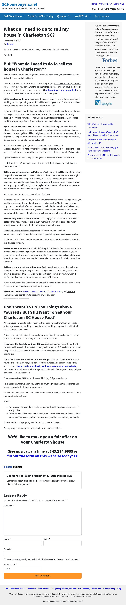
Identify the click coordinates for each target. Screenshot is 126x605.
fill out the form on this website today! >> (42, 456)
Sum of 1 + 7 (10, 564)
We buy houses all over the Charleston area (42, 291)
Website (7, 549)
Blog (119, 588)
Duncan (10, 44)
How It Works (81, 16)
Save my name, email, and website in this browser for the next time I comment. (43, 559)
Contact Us (119, 3)
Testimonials (102, 16)
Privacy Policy (109, 588)
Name (7, 539)
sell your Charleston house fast (60, 90)
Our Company (105, 3)
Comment (9, 505)
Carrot (80, 601)
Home (94, 3)
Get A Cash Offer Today (40, 16)
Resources (96, 588)
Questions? (63, 16)
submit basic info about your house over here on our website (46, 366)
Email (46, 539)
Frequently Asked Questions (64, 588)
